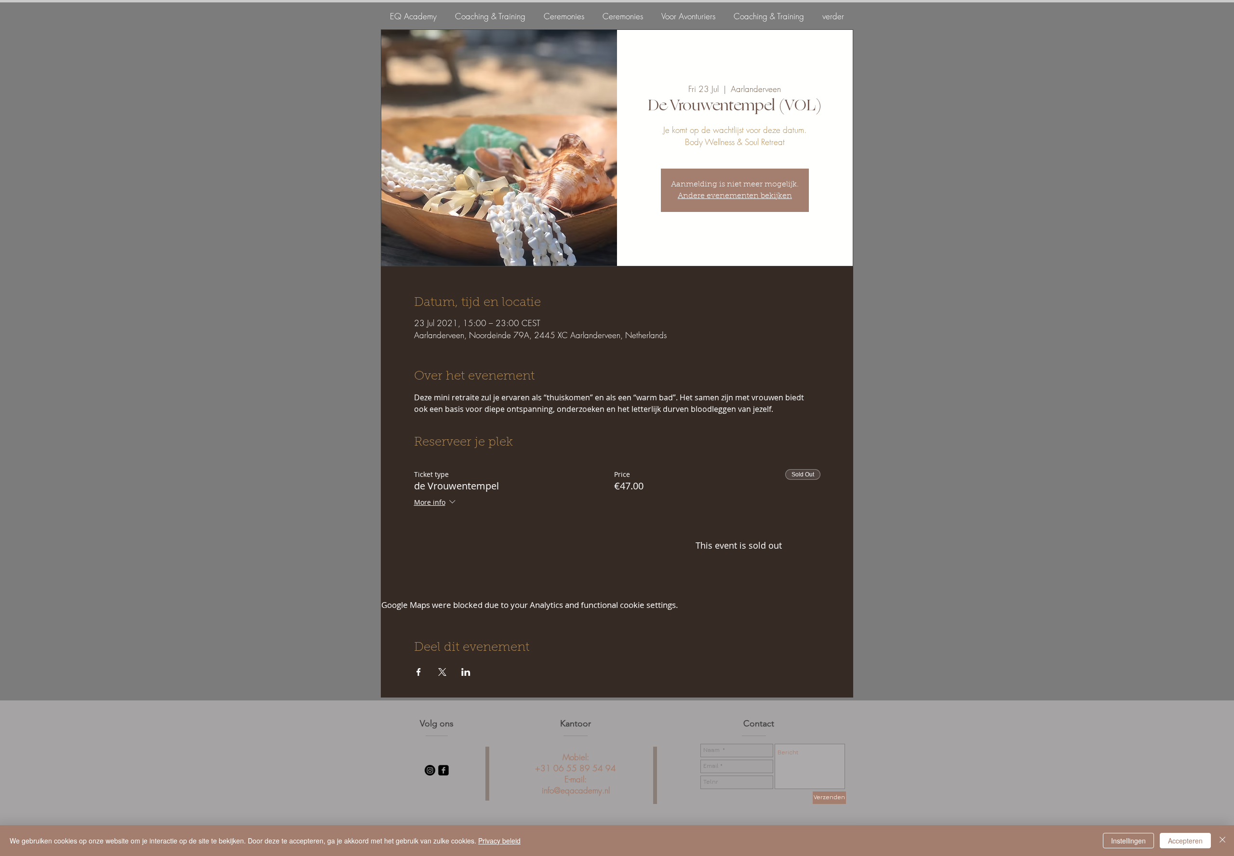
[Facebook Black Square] (443, 770)
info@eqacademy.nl (576, 790)
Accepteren (1185, 840)
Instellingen (1128, 840)
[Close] (1222, 840)
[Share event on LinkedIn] (465, 672)
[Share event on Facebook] (418, 672)
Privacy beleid (499, 840)
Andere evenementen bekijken (735, 196)
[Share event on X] (442, 672)
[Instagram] (430, 770)
